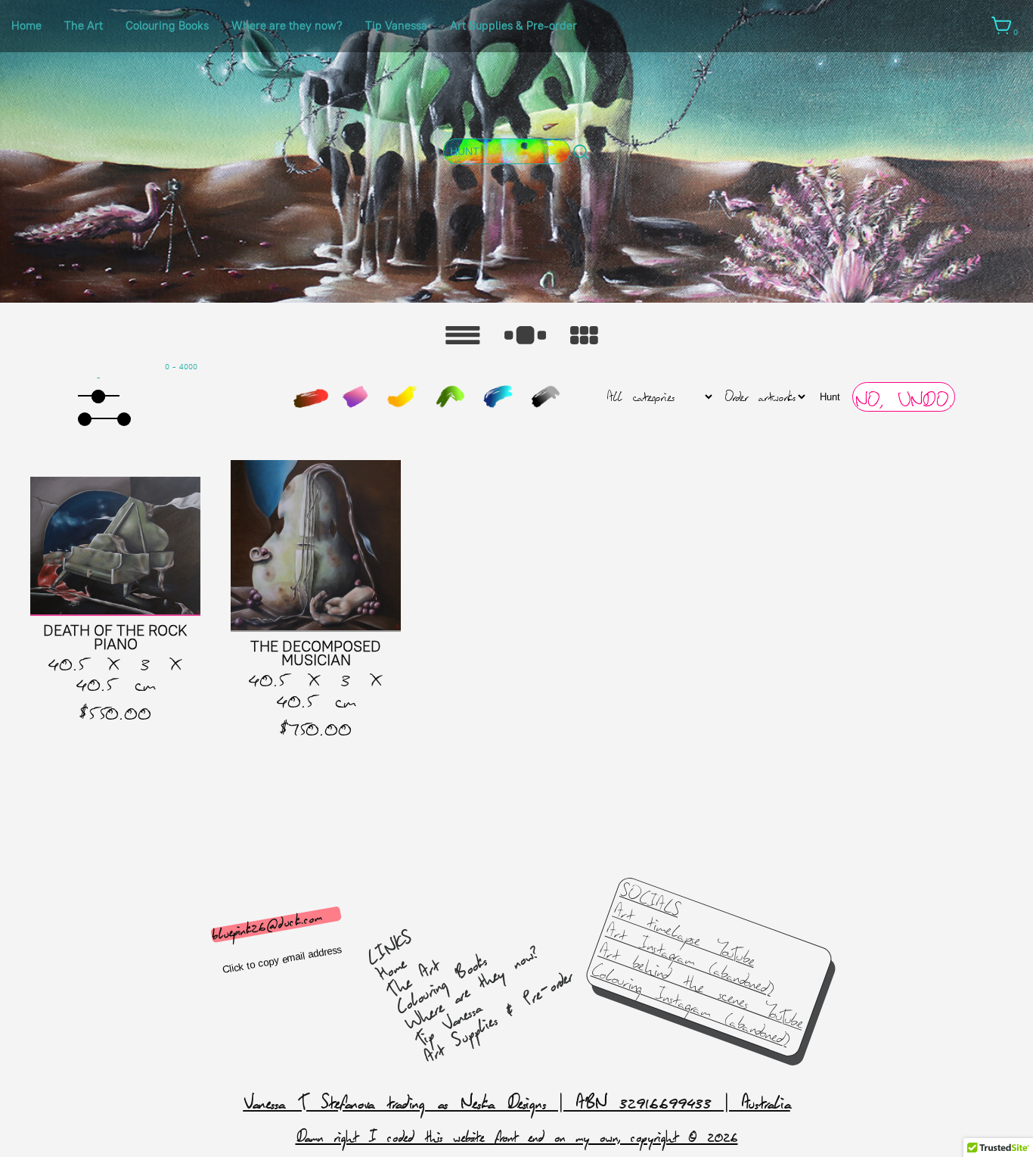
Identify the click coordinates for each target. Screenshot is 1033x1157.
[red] (311, 398)
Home (26, 26)
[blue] (497, 396)
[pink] (354, 396)
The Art (83, 26)
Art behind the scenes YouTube (701, 987)
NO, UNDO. (903, 400)
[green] (450, 396)
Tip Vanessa (396, 26)
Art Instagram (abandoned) (689, 960)
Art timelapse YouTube (685, 936)
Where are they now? (287, 26)
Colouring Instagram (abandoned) (690, 1005)
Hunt (830, 397)
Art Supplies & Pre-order (513, 26)
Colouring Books (167, 26)
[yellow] (402, 396)
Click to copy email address (282, 959)
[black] (545, 396)
